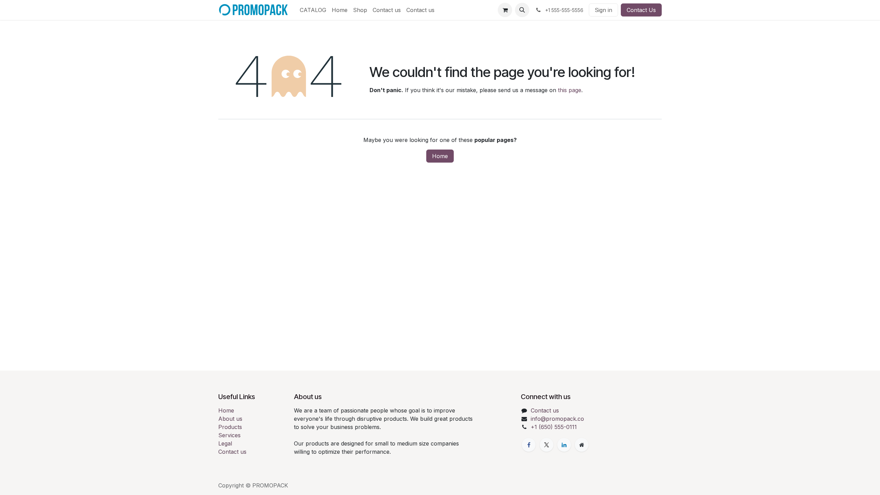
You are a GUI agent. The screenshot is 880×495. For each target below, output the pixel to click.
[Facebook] (529, 445)
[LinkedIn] (564, 445)
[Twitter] (546, 445)
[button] (522, 10)
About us (230, 418)
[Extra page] (581, 445)
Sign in (603, 10)
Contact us (232, 451)
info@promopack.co (557, 418)
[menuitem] (313, 10)
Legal (225, 443)
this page (569, 90)
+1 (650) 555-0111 (554, 427)
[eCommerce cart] (505, 10)
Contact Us (641, 10)
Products (230, 427)
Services (229, 435)
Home (440, 156)
